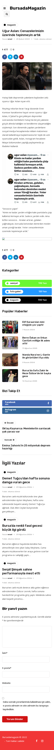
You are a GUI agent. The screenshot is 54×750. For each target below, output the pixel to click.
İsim (4, 652)
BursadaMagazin (28, 8)
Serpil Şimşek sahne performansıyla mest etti (21, 571)
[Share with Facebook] (4, 56)
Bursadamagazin (10, 737)
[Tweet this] (10, 56)
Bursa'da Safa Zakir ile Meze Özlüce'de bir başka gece (36, 373)
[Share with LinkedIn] (15, 56)
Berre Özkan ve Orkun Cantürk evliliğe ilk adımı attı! (36, 340)
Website (6, 682)
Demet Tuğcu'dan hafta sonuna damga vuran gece (26, 480)
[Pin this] (21, 56)
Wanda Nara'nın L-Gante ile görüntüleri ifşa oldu (36, 356)
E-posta (6, 667)
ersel (10, 39)
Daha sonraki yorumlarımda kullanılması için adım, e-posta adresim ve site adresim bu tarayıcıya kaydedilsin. (27, 705)
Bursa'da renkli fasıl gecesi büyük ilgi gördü (22, 528)
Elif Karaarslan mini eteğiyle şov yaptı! (33, 323)
